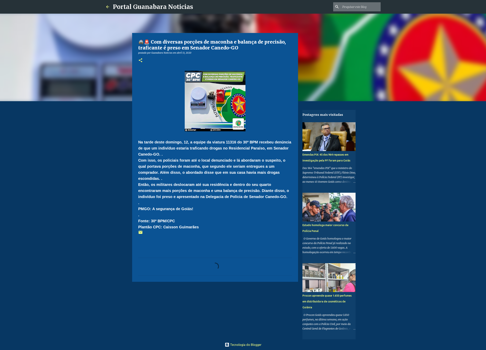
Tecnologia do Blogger (245, 344)
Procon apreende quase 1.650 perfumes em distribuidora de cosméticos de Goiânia (327, 301)
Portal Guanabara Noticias (153, 7)
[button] (140, 60)
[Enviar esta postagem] (140, 234)
